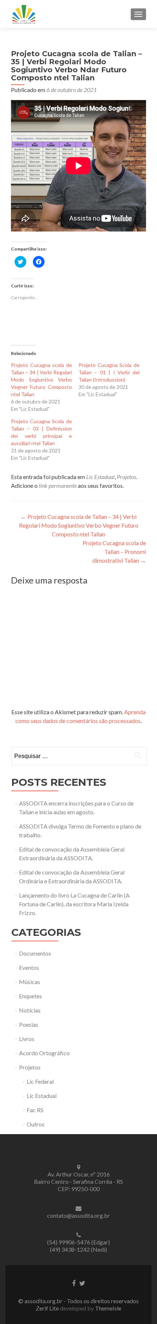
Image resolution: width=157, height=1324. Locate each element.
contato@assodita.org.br (78, 1215)
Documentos (35, 953)
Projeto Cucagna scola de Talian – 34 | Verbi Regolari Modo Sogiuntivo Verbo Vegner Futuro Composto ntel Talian (41, 379)
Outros (36, 1124)
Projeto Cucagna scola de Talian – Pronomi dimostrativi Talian (114, 551)
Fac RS (35, 1109)
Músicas (29, 981)
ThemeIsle (108, 1308)
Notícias (30, 1010)
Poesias (28, 1024)
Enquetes (30, 995)
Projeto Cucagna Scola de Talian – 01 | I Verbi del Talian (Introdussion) (108, 372)
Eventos (29, 967)
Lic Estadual (100, 476)
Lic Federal (40, 1081)
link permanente (58, 485)
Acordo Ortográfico (44, 1052)
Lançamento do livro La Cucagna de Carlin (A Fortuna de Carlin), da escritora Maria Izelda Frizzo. (74, 904)
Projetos (126, 476)
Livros (26, 1038)
